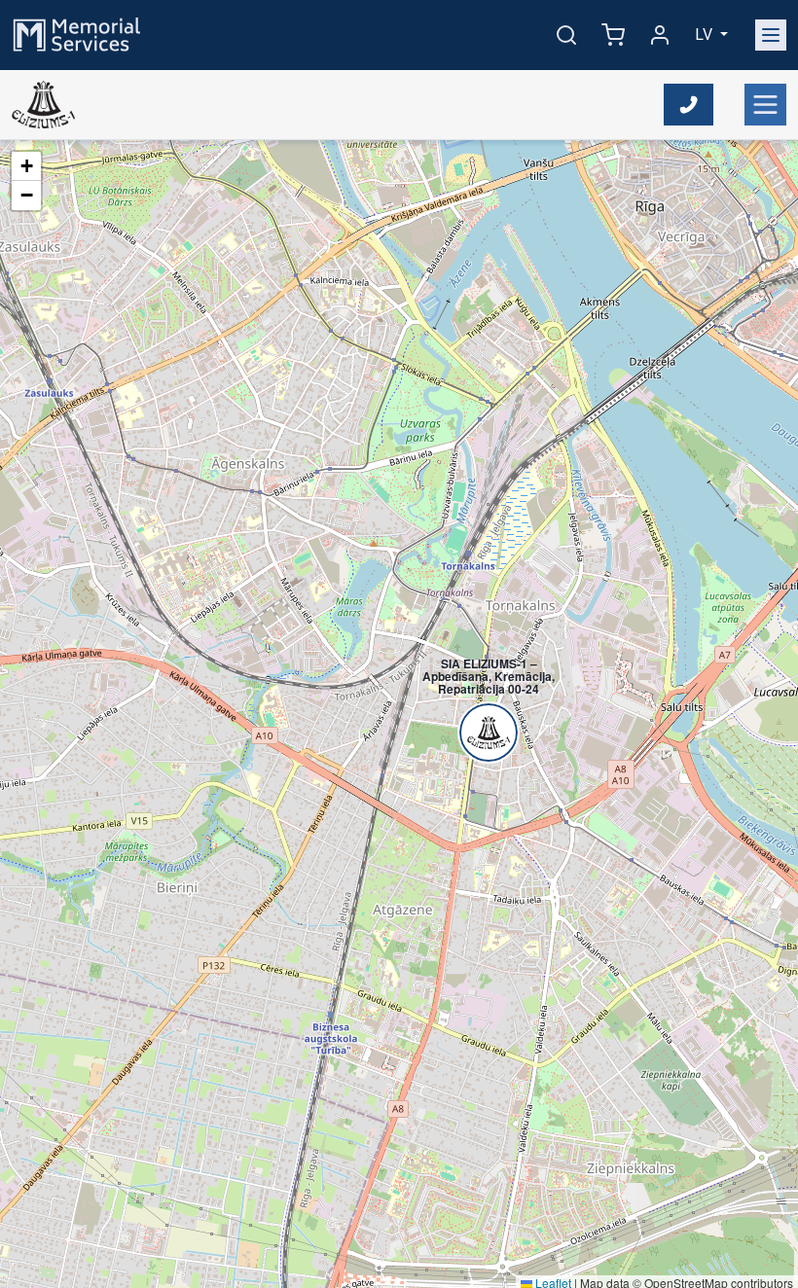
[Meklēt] (566, 35)
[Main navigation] (770, 35)
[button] (478, 687)
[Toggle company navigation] (765, 104)
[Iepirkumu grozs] (613, 35)
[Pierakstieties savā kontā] (659, 35)
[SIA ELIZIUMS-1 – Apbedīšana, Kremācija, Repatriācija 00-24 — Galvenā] (43, 105)
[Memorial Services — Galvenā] (77, 34)
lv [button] (705, 34)
